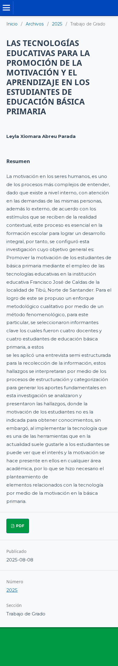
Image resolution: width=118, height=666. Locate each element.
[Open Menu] (6, 7)
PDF (19, 526)
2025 (57, 24)
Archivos (35, 24)
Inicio (12, 24)
